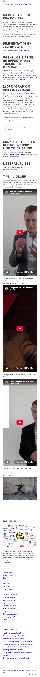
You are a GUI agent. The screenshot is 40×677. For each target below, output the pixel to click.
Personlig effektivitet (9, 606)
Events (5, 581)
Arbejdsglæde (7, 575)
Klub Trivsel (7, 586)
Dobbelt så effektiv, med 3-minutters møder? (18, 644)
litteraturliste (13, 169)
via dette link (21, 79)
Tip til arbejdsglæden (10, 614)
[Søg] (29, 4)
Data (4, 578)
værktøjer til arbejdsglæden (17, 154)
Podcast (6, 611)
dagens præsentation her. (21, 50)
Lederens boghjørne (9, 592)
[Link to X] (26, 674)
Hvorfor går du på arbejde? (12, 633)
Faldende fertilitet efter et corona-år (14, 638)
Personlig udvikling (9, 608)
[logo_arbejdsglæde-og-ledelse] (16, 4)
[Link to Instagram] (32, 674)
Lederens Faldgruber (10, 594)
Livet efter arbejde (9, 597)
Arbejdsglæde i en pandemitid (13, 636)
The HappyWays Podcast (28, 93)
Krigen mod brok (8, 589)
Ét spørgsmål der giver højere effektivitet (16, 658)
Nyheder (6, 603)
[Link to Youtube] (35, 674)
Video (5, 619)
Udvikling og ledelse (9, 617)
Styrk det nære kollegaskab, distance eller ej (18, 641)
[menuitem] (29, 4)
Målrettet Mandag (9, 600)
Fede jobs (6, 583)
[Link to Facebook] (29, 674)
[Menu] (34, 4)
